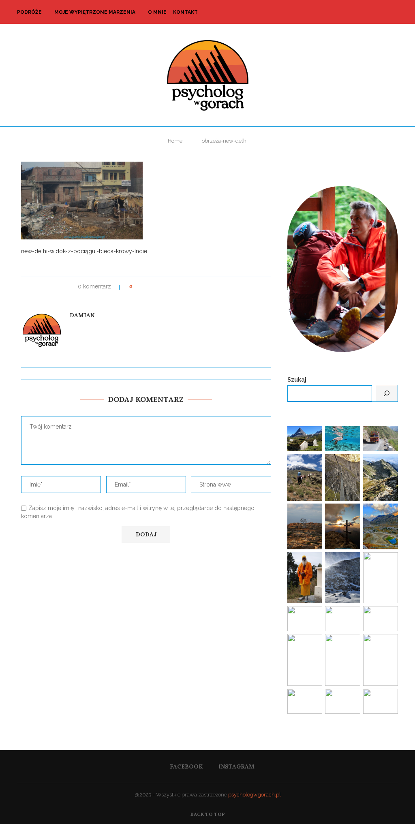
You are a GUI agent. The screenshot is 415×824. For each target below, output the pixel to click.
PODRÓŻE (29, 12)
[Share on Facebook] (146, 286)
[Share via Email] (215, 286)
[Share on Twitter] (154, 286)
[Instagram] (382, 12)
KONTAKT (185, 12)
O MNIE (157, 12)
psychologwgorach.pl (254, 795)
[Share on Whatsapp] (200, 286)
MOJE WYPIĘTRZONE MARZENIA (94, 12)
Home (175, 141)
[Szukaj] (387, 393)
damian (82, 315)
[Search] (394, 12)
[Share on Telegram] (207, 286)
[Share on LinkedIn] (169, 286)
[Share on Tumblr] (177, 286)
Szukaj (296, 379)
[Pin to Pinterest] (161, 286)
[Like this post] (137, 286)
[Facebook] (374, 12)
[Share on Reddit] (184, 286)
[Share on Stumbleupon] (192, 286)
